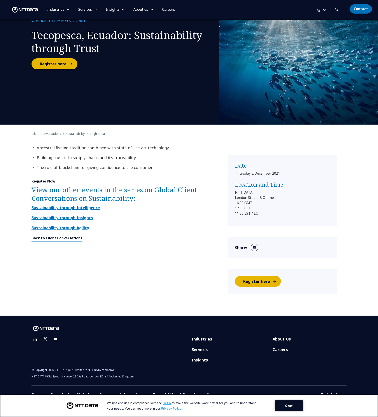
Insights (200, 360)
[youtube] (55, 339)
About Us (282, 339)
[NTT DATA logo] (19, 10)
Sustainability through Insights (62, 217)
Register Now (43, 181)
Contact (361, 8)
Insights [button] (112, 9)
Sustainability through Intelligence (66, 207)
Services (200, 349)
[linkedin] (35, 339)
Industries (202, 339)
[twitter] (45, 339)
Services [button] (85, 9)
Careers (168, 9)
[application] (189, 405)
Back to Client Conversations (57, 238)
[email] (254, 247)
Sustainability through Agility (60, 227)
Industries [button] (55, 9)
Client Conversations (46, 134)
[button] (337, 9)
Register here (53, 63)
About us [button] (140, 9)
